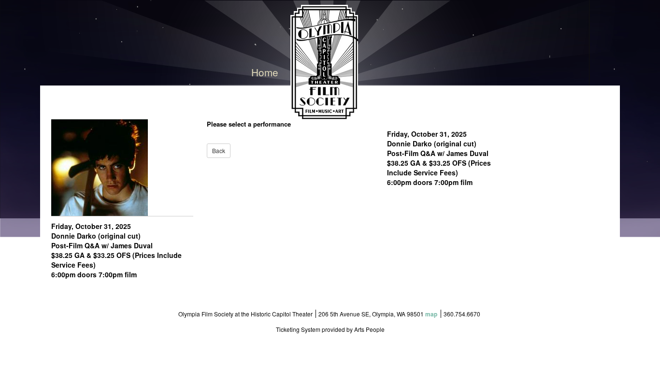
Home (264, 72)
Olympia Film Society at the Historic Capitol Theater (245, 314)
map (431, 314)
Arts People (369, 329)
